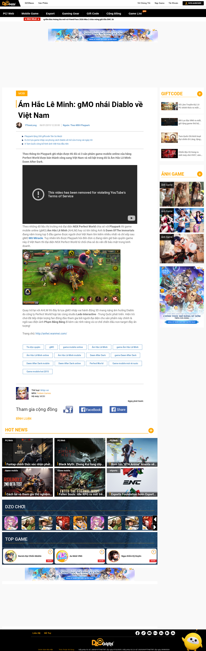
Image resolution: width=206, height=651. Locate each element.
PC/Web (9, 440)
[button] (154, 527)
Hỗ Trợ (47, 633)
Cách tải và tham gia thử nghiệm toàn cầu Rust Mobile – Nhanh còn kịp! (29, 494)
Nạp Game (159, 3)
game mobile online (73, 347)
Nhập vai (44, 390)
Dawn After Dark (98, 355)
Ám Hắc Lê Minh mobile (69, 355)
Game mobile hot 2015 (38, 371)
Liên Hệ (36, 633)
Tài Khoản (173, 3)
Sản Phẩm (43, 3)
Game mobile (11, 470)
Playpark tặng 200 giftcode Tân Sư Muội (43, 136)
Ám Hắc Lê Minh (100, 347)
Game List (135, 13)
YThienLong (31, 125)
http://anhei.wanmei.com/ (51, 333)
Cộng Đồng (113, 13)
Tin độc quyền (33, 347)
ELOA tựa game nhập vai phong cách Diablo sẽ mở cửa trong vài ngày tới (58, 140)
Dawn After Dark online (70, 363)
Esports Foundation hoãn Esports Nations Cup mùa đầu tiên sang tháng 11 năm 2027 (133, 494)
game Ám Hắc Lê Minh (127, 347)
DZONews (29, 3)
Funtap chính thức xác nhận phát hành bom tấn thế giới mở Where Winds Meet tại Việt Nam (28, 464)
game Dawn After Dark (125, 355)
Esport (50, 13)
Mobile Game (30, 13)
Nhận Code (188, 106)
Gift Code (93, 13)
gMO (51, 347)
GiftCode (172, 93)
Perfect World (96, 363)
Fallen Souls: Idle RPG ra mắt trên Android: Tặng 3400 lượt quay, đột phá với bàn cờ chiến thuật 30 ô (81, 494)
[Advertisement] (103, 66)
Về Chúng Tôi (144, 3)
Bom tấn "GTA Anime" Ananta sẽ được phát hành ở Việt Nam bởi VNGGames (132, 464)
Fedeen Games (44, 393)
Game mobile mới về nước (125, 363)
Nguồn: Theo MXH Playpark (76, 125)
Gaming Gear (70, 13)
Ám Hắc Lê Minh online (38, 355)
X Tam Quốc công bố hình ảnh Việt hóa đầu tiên (47, 144)
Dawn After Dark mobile (38, 363)
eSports (113, 470)
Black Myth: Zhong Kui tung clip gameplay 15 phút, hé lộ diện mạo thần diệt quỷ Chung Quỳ (81, 464)
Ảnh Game (172, 174)
